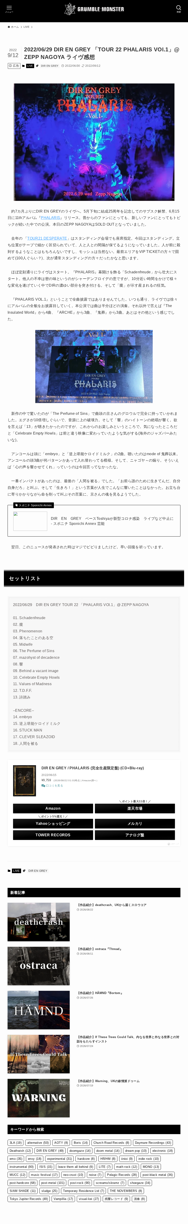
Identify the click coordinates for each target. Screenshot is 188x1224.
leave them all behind (75, 1167)
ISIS (46, 1167)
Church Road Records (111, 1142)
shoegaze (140, 1183)
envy (34, 1158)
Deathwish (20, 1150)
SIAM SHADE (23, 1191)
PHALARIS (50, 218)
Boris (81, 1142)
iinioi (127, 1158)
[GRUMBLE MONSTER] (94, 9)
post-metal (52, 1183)
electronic (162, 1150)
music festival (44, 1175)
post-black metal (158, 1175)
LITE (105, 1167)
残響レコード (116, 1199)
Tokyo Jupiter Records (29, 1199)
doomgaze (80, 1150)
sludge (49, 1191)
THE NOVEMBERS (126, 1191)
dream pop (136, 1150)
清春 (139, 1199)
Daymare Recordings (153, 1142)
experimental (59, 1158)
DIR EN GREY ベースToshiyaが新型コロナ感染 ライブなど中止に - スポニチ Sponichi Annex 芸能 (112, 521)
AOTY (61, 1142)
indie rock (148, 1158)
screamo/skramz (110, 1183)
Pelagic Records (122, 1175)
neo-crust (73, 1175)
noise (95, 1175)
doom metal (107, 1150)
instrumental (22, 1167)
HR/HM (108, 1158)
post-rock (80, 1183)
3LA (16, 1142)
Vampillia (63, 1199)
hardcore (86, 1158)
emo (16, 1158)
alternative (38, 1142)
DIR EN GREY (49, 65)
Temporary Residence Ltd (83, 1191)
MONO (151, 1167)
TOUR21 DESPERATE (47, 238)
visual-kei (89, 1199)
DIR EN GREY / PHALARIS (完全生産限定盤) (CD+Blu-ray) (92, 768)
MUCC (17, 1175)
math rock (126, 1167)
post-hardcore (23, 1183)
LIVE (30, 65)
